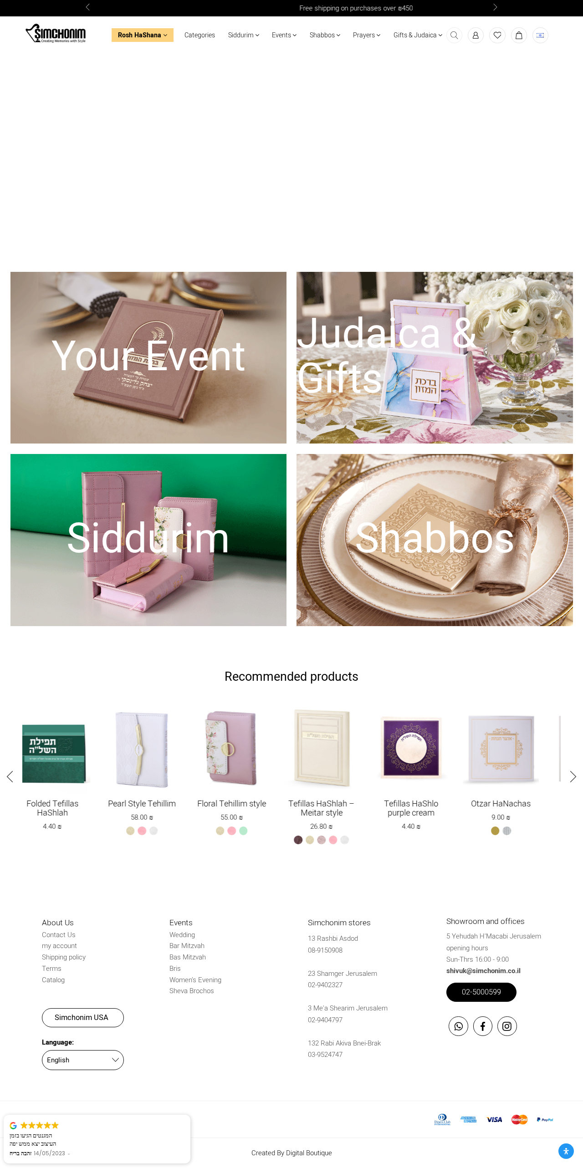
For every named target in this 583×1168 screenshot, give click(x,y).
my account (59, 946)
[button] (91, 8)
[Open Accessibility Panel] (566, 1151)
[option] (291, 8)
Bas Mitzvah (187, 957)
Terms (51, 969)
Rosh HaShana (140, 35)
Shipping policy (64, 957)
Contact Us (59, 935)
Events (282, 35)
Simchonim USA (81, 1017)
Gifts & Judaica (416, 35)
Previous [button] (15, 775)
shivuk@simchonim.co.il (483, 971)
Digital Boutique (309, 1153)
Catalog (53, 980)
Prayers (364, 35)
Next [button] (567, 775)
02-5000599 (481, 992)
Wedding (182, 935)
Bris (175, 969)
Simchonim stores (339, 922)
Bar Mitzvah (187, 946)
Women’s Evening (195, 980)
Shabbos (323, 35)
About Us (58, 922)
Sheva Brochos (191, 991)
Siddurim (241, 35)
